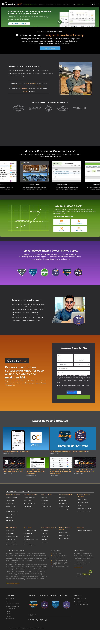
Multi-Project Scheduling (84, 508)
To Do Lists (44, 503)
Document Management (48, 527)
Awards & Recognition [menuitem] (12, 606)
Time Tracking (27, 506)
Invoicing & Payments (12, 514)
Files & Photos (28, 527)
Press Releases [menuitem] (10, 618)
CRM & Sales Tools (11, 527)
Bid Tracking (9, 520)
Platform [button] (41, 4)
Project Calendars (28, 500)
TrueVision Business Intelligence (83, 495)
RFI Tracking (44, 530)
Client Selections (10, 503)
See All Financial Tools (19, 24)
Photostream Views (29, 536)
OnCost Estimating (11, 497)
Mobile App (80, 527)
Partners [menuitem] (8, 611)
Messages (62, 497)
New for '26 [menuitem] (80, 4)
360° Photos (27, 542)
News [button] (58, 4)
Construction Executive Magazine (58, 558)
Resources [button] (65, 4)
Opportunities (10, 533)
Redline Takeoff (10, 506)
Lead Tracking (10, 530)
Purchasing (9, 517)
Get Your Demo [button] (50, 48)
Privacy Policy (40, 628)
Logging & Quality (46, 494)
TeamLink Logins (64, 509)
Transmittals (44, 536)
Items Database (10, 509)
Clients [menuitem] (8, 601)
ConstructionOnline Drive (31, 539)
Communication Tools (65, 494)
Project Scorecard (82, 499)
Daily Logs (44, 497)
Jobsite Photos (28, 533)
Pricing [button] (73, 4)
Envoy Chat (62, 500)
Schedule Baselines (29, 509)
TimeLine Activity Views (12, 545)
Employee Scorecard (83, 502)
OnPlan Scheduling (29, 497)
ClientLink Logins (11, 542)
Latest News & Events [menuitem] (12, 603)
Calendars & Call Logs (12, 536)
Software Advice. (64, 566)
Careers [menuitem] (8, 613)
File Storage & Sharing (30, 530)
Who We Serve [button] (50, 4)
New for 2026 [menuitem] (10, 598)
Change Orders (10, 500)
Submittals (44, 533)
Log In (92, 4)
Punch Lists (44, 500)
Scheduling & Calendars (31, 494)
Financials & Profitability (83, 511)
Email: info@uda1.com (82, 601)
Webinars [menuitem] (8, 616)
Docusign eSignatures (30, 545)
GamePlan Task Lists (29, 503)
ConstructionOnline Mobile (84, 530)
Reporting (44, 539)
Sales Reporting (10, 539)
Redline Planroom (64, 535)
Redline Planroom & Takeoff (65, 528)
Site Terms (34, 628)
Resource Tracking (82, 505)
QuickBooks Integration (12, 512)
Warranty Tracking (46, 506)
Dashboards (44, 542)
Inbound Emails (63, 503)
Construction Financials (13, 494)
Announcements (64, 506)
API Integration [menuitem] (10, 608)
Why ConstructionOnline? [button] (30, 4)
